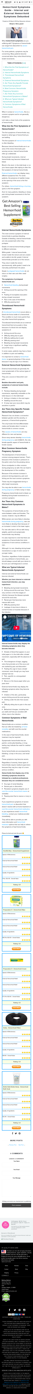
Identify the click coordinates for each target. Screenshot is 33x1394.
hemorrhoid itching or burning (20, 186)
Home (6, 1265)
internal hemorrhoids (24, 140)
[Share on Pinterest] (20, 1133)
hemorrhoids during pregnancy (12, 521)
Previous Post (12, 1145)
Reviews (16, 1265)
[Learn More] (16, 889)
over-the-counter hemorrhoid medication (16, 809)
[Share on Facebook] (12, 1133)
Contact (6, 1269)
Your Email (16, 1169)
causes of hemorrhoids (13, 432)
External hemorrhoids (9, 173)
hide (24, 63)
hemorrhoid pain (7, 804)
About (16, 1269)
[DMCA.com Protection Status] (6, 1301)
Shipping (6, 1272)
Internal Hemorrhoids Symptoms (16, 72)
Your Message (16, 1178)
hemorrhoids (18, 112)
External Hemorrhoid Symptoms (16, 80)
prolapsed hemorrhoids (16, 271)
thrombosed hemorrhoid (11, 312)
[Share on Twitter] (16, 1133)
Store (26, 1265)
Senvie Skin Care (18, 1317)
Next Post (21, 1145)
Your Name (17, 1161)
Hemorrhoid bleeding (11, 285)
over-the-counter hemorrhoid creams (14, 791)
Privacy (16, 1272)
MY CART (27, 2)
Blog (26, 1269)
